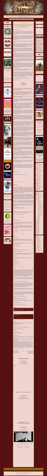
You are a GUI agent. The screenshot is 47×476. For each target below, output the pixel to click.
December (38, 195)
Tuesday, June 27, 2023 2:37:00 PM (18, 233)
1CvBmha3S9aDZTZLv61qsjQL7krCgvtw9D (7, 36)
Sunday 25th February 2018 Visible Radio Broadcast (39, 181)
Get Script (37, 52)
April (38, 217)
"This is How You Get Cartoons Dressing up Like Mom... (40, 213)
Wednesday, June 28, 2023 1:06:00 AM (19, 246)
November (38, 196)
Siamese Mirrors (39, 183)
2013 (37, 227)
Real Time (39, 52)
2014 (37, 226)
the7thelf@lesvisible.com (28, 474)
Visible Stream (38, 188)
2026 (37, 192)
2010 (37, 229)
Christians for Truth (39, 240)
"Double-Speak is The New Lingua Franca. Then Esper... (40, 203)
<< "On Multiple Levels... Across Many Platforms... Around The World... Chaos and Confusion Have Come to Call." (16, 352)
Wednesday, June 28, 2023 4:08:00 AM (19, 266)
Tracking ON (42, 52)
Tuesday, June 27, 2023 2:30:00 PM (18, 217)
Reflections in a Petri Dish (39, 169)
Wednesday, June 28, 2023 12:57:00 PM (19, 333)
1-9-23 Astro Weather (39, 248)
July (37, 199)
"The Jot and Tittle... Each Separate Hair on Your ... (40, 209)
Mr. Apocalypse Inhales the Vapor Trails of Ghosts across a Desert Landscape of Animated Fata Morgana (40, 177)
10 (32, 335)
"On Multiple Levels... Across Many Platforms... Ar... (39, 201)
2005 (37, 233)
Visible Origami (38, 163)
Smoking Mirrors (39, 43)
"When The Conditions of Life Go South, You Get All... (40, 211)
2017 (37, 224)
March (38, 218)
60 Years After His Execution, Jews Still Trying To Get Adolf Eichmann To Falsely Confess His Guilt (39, 242)
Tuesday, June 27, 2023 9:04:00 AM (18, 208)
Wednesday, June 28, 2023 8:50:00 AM (19, 319)
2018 (37, 223)
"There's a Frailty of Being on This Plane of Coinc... (40, 205)
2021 (37, 221)
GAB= (25, 174)
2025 (37, 193)
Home (23, 351)
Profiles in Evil (38, 185)
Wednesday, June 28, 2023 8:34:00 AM (19, 311)
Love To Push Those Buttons (17, 186)
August (38, 198)
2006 (37, 232)
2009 (37, 230)
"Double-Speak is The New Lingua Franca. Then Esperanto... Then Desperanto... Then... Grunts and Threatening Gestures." (23, 25)
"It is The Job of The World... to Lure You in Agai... (40, 215)
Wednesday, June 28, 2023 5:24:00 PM (19, 348)
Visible (14, 313)
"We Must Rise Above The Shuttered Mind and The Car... (40, 207)
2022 (37, 220)
